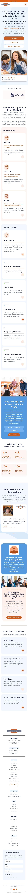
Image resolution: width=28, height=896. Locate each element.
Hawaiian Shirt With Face (8, 721)
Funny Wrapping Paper (4, 719)
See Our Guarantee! (14, 423)
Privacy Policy (6, 885)
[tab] (14, 411)
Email (6, 864)
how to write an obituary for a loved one (17, 719)
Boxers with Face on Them (18, 721)
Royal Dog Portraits (14, 723)
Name (6, 859)
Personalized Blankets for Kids (5, 725)
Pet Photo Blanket (21, 723)
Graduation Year (8, 869)
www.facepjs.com (15, 725)
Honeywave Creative (17, 892)
